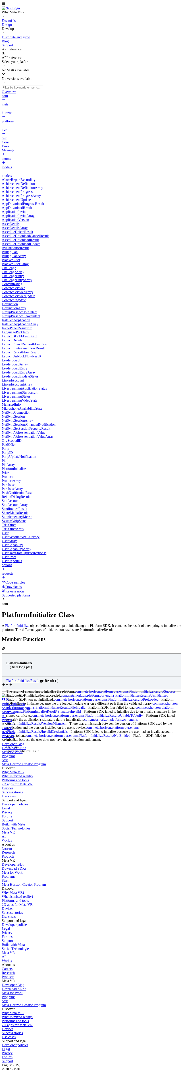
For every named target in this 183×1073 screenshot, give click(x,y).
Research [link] (8, 732)
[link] (11, 8)
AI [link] (4, 716)
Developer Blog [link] (13, 744)
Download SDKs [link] (14, 748)
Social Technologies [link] (16, 708)
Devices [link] (7, 788)
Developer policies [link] (15, 804)
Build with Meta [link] (13, 704)
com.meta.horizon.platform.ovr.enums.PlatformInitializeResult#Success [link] (125, 691)
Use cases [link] (9, 796)
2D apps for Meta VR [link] (17, 784)
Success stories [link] (12, 792)
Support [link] (7, 820)
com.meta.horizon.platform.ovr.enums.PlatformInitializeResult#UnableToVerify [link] (87, 715)
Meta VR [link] (8, 712)
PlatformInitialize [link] (17, 625)
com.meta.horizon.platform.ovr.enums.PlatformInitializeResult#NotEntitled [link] (77, 735)
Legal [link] (6, 808)
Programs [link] (8, 756)
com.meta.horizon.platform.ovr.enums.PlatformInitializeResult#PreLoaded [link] (106, 699)
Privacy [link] (7, 812)
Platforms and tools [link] (15, 780)
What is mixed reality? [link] (17, 776)
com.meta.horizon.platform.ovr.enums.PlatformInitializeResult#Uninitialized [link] (114, 695)
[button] (91, 4)
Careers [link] (7, 728)
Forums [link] (7, 816)
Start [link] (5, 760)
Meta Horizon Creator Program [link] (24, 764)
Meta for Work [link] (12, 752)
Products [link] (8, 736)
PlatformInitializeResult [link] (22, 681)
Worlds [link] (7, 720)
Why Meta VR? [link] (13, 772)
